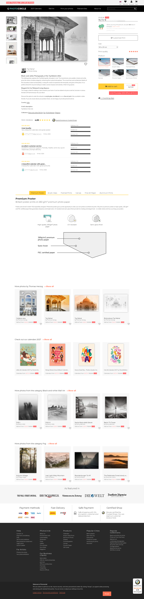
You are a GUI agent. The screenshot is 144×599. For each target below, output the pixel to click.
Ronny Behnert (80, 424)
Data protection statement (24, 541)
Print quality (103, 52)
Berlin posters (91, 533)
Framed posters (68, 541)
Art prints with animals (116, 544)
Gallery (42, 543)
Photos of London (92, 539)
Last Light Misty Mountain (54, 475)
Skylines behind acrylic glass (118, 543)
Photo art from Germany (117, 537)
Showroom (43, 539)
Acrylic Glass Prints (68, 535)
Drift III (48, 422)
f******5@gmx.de (30, 153)
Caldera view (21, 318)
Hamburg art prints (92, 541)
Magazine (42, 549)
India (28, 102)
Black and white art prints (117, 535)
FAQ (18, 537)
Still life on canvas (115, 550)
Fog (44, 112)
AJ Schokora (50, 477)
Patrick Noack (80, 477)
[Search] (135, 8)
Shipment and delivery (23, 535)
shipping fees (121, 20)
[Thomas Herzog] (23, 70)
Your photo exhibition (23, 554)
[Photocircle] (16, 8)
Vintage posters (114, 546)
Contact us (20, 533)
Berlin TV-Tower (110, 422)
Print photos (43, 545)
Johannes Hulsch (111, 477)
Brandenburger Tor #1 (83, 475)
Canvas (65, 543)
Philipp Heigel (22, 477)
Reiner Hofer (21, 424)
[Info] (100, 60)
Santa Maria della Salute (83, 422)
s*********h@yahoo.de (31, 170)
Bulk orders (43, 558)
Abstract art (113, 539)
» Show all (49, 286)
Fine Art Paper (67, 545)
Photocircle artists (22, 552)
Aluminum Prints (68, 537)
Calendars (66, 533)
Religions (57, 112)
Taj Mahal (49, 318)
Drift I (18, 422)
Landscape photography (117, 541)
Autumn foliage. (22, 475)
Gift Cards (66, 547)
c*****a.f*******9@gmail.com (33, 134)
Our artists (43, 547)
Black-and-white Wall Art (35, 112)
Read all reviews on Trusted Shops (66, 120)
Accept (107, 594)
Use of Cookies (21, 545)
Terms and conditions (23, 539)
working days (107, 98)
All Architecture (50, 112)
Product (101, 56)
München (89, 543)
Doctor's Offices (44, 570)
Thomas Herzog (32, 71)
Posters (65, 539)
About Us (42, 533)
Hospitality (43, 568)
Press (41, 541)
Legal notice (20, 543)
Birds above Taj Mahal (112, 318)
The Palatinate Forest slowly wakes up (116, 475)
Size (99, 44)
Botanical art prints (115, 548)
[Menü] (141, 579)
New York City (91, 535)
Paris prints (90, 537)
